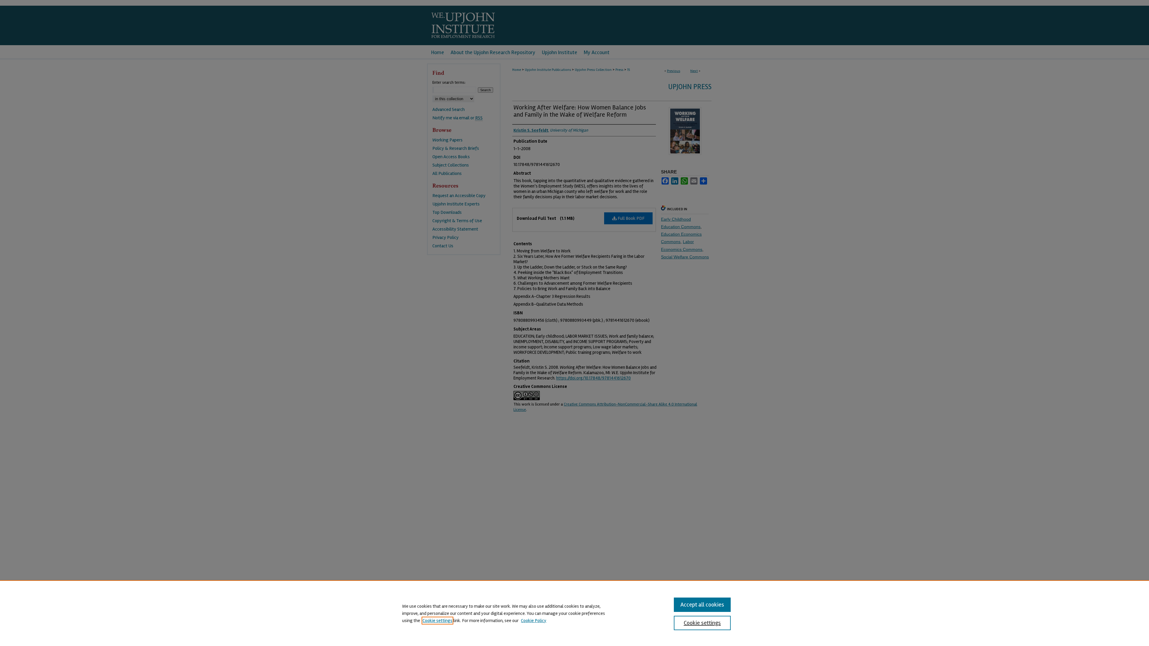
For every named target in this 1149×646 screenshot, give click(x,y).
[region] (574, 613)
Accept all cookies (702, 604)
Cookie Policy (533, 621)
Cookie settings (437, 621)
